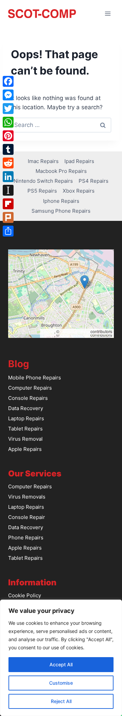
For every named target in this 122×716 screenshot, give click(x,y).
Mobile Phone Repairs (34, 377)
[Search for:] (61, 124)
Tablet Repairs (25, 428)
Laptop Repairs (26, 418)
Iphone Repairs (61, 201)
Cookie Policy (24, 595)
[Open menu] (107, 13)
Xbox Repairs (79, 191)
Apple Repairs (25, 449)
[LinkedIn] (8, 176)
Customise (61, 683)
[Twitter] (8, 108)
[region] (61, 658)
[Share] (8, 231)
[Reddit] (8, 163)
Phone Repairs (25, 537)
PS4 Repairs (93, 181)
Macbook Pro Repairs (61, 171)
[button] (84, 282)
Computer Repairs (30, 388)
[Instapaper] (8, 190)
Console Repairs (28, 398)
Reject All (61, 701)
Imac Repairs (43, 161)
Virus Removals (26, 496)
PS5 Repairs (42, 191)
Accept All (61, 664)
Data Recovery (25, 408)
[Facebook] (8, 81)
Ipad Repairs (79, 161)
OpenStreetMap (74, 331)
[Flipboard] (8, 204)
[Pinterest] (8, 136)
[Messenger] (8, 95)
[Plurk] (8, 217)
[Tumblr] (8, 149)
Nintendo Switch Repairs (43, 181)
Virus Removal (25, 439)
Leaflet (48, 331)
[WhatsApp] (8, 122)
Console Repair (26, 517)
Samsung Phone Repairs (61, 211)
